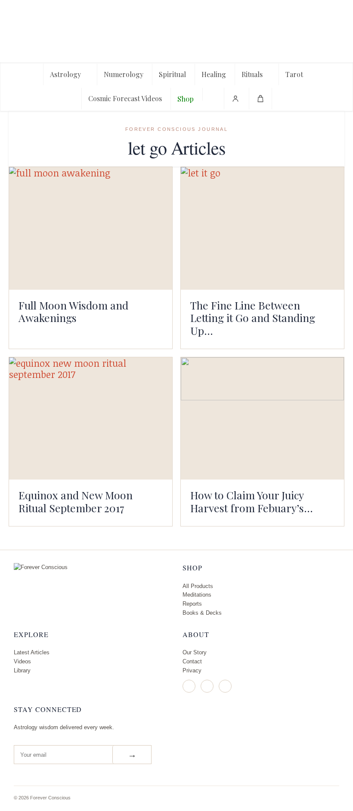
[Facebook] (207, 686)
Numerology (123, 74)
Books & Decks (202, 613)
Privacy (192, 670)
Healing (213, 74)
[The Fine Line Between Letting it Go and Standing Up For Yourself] (262, 228)
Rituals (252, 74)
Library (22, 670)
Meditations (197, 594)
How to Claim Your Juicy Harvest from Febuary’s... (251, 501)
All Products (198, 586)
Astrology (65, 74)
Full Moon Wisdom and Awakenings (73, 311)
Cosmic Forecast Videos (125, 98)
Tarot (294, 74)
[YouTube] (225, 686)
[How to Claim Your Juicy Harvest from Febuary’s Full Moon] (262, 418)
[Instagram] (189, 686)
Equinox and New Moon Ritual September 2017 (76, 501)
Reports (192, 604)
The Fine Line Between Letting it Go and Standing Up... (252, 318)
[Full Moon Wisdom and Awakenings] (90, 228)
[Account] (235, 98)
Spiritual (172, 74)
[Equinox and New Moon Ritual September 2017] (90, 418)
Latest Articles (32, 652)
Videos (22, 661)
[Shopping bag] (260, 98)
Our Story (195, 652)
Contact (192, 661)
